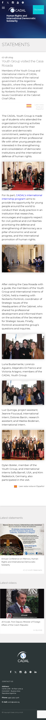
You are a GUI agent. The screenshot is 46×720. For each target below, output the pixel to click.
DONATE (39, 10)
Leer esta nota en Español (31, 486)
